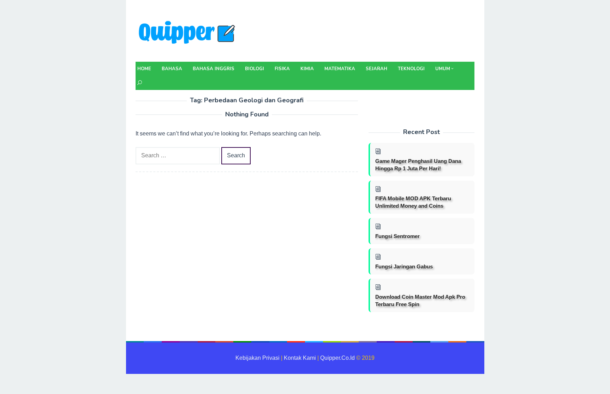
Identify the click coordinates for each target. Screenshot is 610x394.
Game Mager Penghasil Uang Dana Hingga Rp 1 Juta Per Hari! (418, 164)
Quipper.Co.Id (337, 358)
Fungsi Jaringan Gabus (404, 266)
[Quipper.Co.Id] (188, 33)
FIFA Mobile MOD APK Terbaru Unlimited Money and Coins (413, 202)
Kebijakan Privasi (257, 358)
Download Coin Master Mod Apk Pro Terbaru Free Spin (420, 300)
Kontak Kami (300, 358)
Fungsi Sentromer (397, 236)
